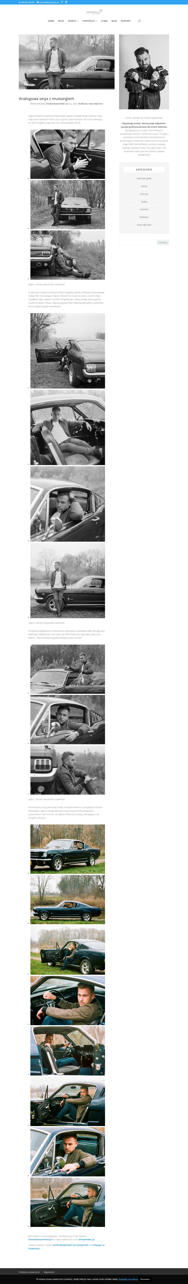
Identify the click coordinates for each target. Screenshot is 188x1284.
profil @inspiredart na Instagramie (70, 1245)
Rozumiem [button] (145, 1279)
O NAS (104, 21)
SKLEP (61, 21)
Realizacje (83, 103)
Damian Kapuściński (55, 103)
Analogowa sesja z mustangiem (46, 98)
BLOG (114, 21)
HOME (51, 21)
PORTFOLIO (88, 21)
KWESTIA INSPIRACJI (138, 144)
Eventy (144, 186)
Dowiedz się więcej (128, 1279)
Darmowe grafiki (144, 178)
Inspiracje (144, 209)
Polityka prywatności (29, 1272)
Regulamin (49, 1272)
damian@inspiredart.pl (40, 1239)
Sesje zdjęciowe (96, 103)
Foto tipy (144, 194)
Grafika (144, 201)
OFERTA (72, 21)
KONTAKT (126, 21)
